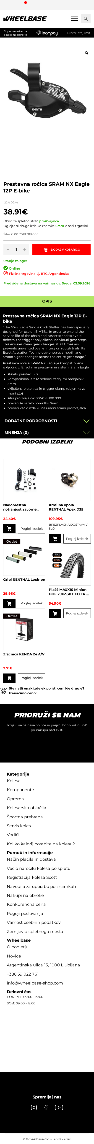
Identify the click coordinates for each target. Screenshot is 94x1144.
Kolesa (14, 780)
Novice (14, 956)
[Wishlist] (8, 4)
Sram (59, 226)
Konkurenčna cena (26, 904)
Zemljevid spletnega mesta (35, 931)
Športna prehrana (25, 816)
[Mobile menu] (74, 18)
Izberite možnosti (55, 538)
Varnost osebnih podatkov (34, 922)
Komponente (20, 789)
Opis (47, 301)
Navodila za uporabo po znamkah (41, 886)
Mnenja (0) (17, 432)
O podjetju (18, 946)
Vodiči (13, 834)
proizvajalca (49, 221)
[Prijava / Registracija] (17, 4)
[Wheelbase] (25, 19)
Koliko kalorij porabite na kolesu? (41, 844)
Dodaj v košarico (65, 249)
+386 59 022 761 (23, 974)
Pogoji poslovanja (25, 913)
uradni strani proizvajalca (66, 408)
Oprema (15, 798)
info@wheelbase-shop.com (35, 983)
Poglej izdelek (32, 529)
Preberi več (9, 528)
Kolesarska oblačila (26, 807)
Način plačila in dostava (31, 859)
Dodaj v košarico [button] (55, 613)
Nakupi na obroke (25, 895)
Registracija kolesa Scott (32, 877)
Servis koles (19, 825)
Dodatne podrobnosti (31, 421)
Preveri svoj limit (78, 33)
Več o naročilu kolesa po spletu (38, 868)
